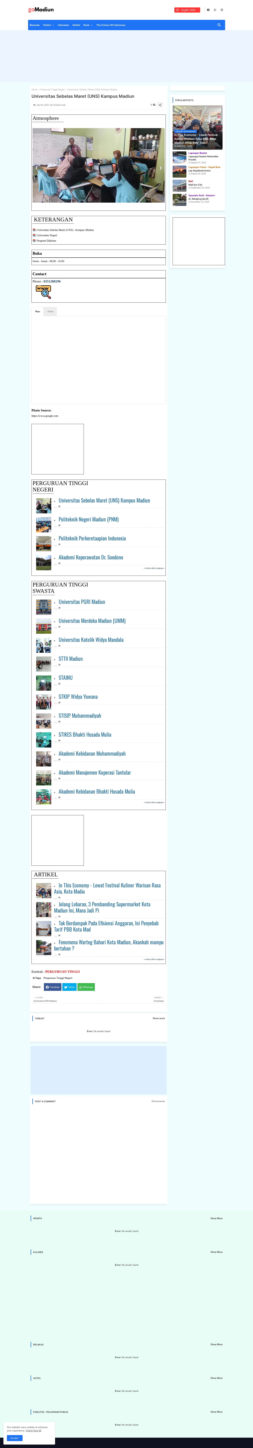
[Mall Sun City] (179, 186)
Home (34, 89)
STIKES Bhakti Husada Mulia (85, 734)
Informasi (63, 25)
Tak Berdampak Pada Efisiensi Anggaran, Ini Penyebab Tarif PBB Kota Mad (106, 926)
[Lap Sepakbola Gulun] (179, 172)
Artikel (76, 25)
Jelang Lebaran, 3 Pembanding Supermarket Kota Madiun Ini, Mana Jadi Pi (102, 907)
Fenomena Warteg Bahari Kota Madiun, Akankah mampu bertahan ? (109, 945)
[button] (219, 25)
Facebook (55, 987)
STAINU (66, 677)
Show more (159, 1018)
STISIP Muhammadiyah (80, 715)
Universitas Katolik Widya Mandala (91, 639)
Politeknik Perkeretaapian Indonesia (92, 538)
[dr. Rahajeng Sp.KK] (179, 200)
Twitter (71, 987)
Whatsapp (88, 987)
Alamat (50, 311)
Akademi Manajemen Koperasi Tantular (95, 772)
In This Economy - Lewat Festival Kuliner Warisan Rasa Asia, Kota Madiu (107, 888)
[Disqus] (98, 1154)
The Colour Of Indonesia (110, 25)
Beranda (35, 25)
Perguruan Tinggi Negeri (52, 89)
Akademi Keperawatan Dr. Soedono (91, 557)
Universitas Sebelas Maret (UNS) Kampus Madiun (104, 500)
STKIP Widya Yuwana (78, 696)
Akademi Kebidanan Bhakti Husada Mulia (97, 791)
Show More (216, 1218)
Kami (86, 25)
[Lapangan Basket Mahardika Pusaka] (179, 157)
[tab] (34, 26)
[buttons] (208, 10)
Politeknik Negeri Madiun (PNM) (89, 519)
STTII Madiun (71, 658)
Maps (37, 311)
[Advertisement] (126, 57)
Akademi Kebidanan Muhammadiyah (92, 753)
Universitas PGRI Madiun (82, 601)
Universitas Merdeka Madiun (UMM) (92, 620)
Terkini (47, 25)
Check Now (32, 1430)
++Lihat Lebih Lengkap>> (154, 568)
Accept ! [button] (14, 1438)
